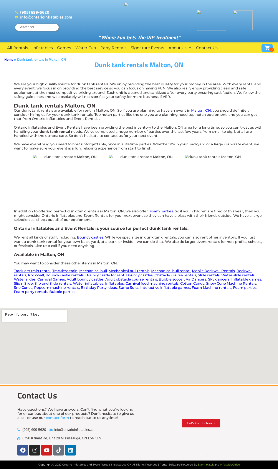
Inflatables (42, 47)
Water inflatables (88, 283)
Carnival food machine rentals (152, 283)
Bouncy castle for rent (104, 275)
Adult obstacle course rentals (131, 279)
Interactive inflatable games (165, 288)
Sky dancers (219, 279)
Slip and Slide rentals (53, 283)
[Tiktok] (58, 450)
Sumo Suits (129, 288)
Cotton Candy (192, 283)
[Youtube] (46, 450)
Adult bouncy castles (85, 279)
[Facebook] (22, 450)
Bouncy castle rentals (65, 275)
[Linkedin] (70, 450)
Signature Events (147, 47)
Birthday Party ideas (99, 288)
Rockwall (36, 275)
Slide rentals (209, 275)
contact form (57, 418)
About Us (178, 47)
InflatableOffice (230, 464)
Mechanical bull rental (170, 271)
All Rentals (17, 47)
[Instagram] (34, 450)
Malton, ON (201, 110)
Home (8, 59)
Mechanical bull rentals (129, 271)
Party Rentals (113, 47)
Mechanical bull (93, 271)
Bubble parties (62, 292)
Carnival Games (51, 279)
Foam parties (161, 211)
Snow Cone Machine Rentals (231, 283)
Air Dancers (196, 279)
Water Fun (85, 47)
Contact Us (207, 47)
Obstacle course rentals (175, 275)
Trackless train (65, 271)
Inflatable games (246, 279)
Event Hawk (206, 464)
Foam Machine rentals (211, 288)
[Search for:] (37, 27)
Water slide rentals (238, 275)
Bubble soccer (171, 279)
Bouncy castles (90, 237)
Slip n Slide (23, 283)
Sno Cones (23, 288)
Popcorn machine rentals (56, 288)
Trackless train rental (32, 271)
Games (64, 47)
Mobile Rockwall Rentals (213, 271)
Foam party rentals (31, 292)
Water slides (25, 279)
